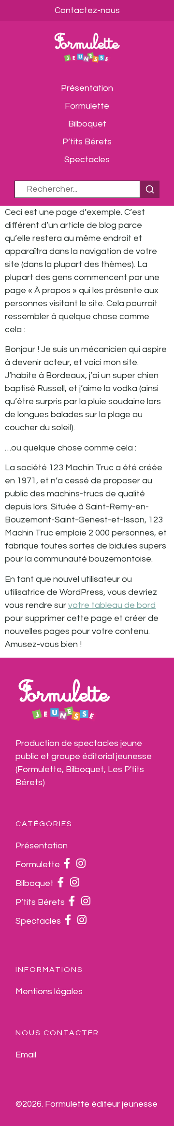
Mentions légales (49, 991)
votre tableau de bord (112, 605)
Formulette (87, 106)
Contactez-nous (87, 10)
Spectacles (87, 159)
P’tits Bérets (87, 141)
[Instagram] (81, 864)
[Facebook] (67, 864)
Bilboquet (87, 123)
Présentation (87, 88)
